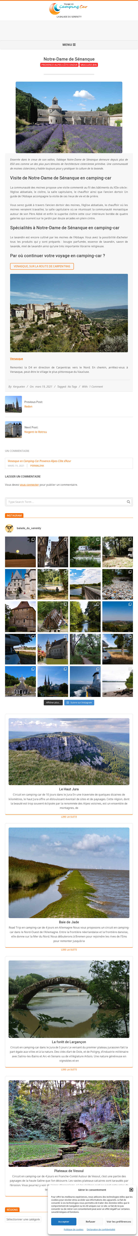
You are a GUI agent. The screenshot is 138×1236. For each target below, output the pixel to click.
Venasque (16, 358)
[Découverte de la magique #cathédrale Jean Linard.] (53, 616)
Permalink (37, 465)
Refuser (90, 1221)
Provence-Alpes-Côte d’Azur (59, 64)
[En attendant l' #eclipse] (20, 552)
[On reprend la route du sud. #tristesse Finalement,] (85, 681)
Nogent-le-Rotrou (35, 432)
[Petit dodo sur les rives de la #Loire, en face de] (20, 649)
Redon (28, 406)
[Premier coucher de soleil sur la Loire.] (85, 649)
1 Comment (96, 386)
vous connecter (29, 485)
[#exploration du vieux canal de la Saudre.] (85, 616)
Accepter (63, 1221)
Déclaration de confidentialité (101, 1229)
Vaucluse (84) (89, 64)
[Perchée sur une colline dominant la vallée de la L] (117, 616)
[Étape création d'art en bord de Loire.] (53, 584)
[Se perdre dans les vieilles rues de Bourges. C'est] (53, 552)
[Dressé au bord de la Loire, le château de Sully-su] (53, 649)
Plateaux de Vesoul (69, 1171)
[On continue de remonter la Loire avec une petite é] (20, 584)
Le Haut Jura (69, 789)
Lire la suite (69, 816)
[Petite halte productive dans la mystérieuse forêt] (85, 552)
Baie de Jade (69, 922)
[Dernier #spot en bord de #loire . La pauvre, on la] (117, 552)
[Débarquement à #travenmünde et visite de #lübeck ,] (53, 681)
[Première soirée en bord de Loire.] (117, 649)
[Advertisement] (69, 30)
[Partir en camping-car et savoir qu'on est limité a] (117, 584)
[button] (131, 1189)
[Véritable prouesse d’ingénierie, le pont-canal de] (85, 584)
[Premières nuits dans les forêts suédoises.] (117, 681)
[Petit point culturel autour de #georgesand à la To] (20, 616)
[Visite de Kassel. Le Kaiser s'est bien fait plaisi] (20, 681)
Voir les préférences (119, 1221)
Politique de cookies (73, 1229)
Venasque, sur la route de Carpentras (42, 266)
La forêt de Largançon (69, 1042)
